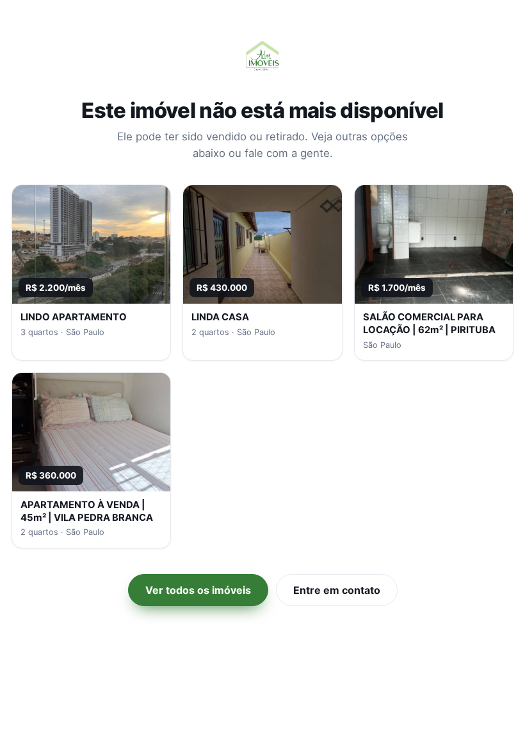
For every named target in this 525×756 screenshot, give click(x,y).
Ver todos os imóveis (198, 590)
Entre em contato (336, 590)
